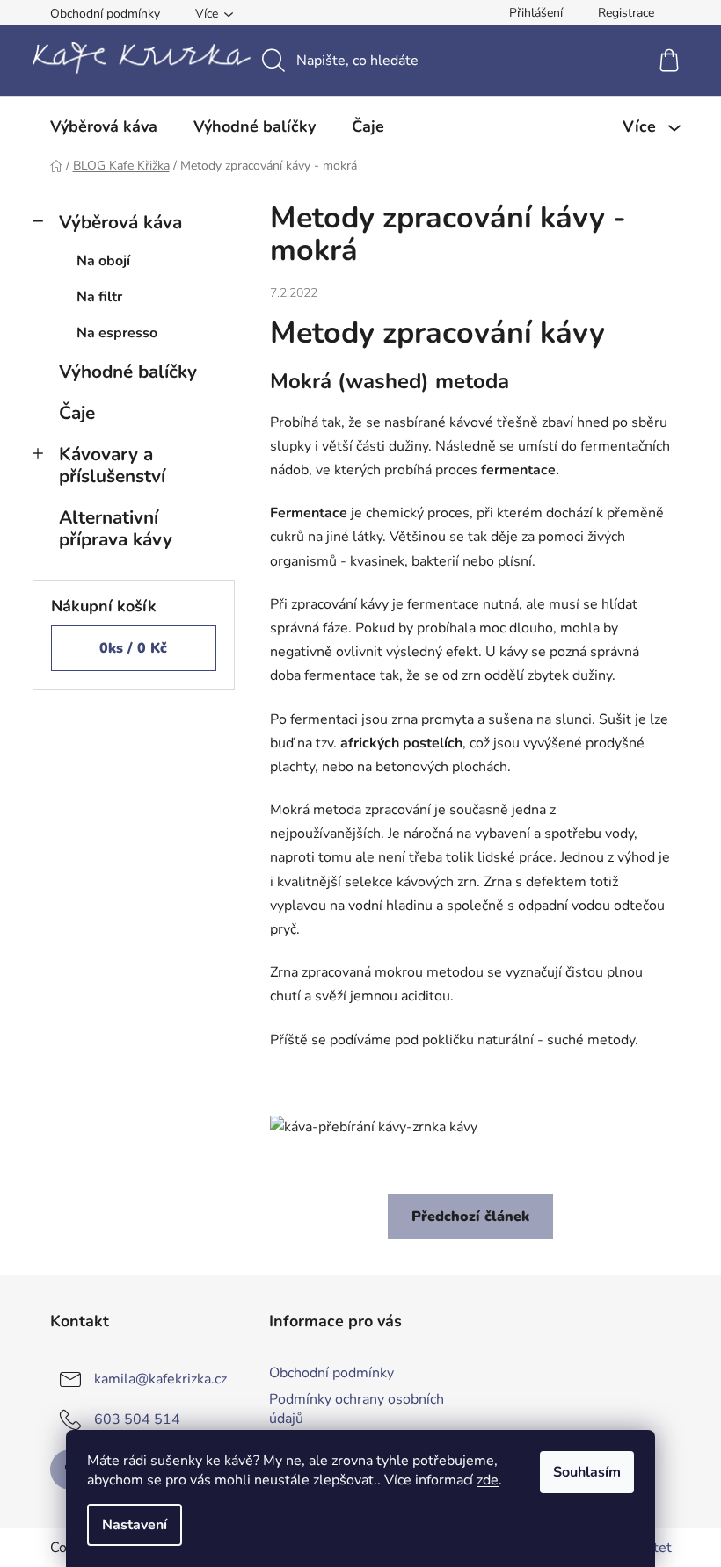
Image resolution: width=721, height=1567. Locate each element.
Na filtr (99, 297)
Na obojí (103, 261)
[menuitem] (104, 126)
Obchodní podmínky (105, 13)
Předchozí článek (470, 1216)
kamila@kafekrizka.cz (160, 1378)
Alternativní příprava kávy (115, 528)
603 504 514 (137, 1418)
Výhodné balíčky (128, 371)
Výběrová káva (120, 222)
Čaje (77, 413)
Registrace (626, 12)
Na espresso (116, 333)
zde (488, 1480)
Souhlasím (587, 1472)
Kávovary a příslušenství (112, 465)
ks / (133, 648)
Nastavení (134, 1525)
